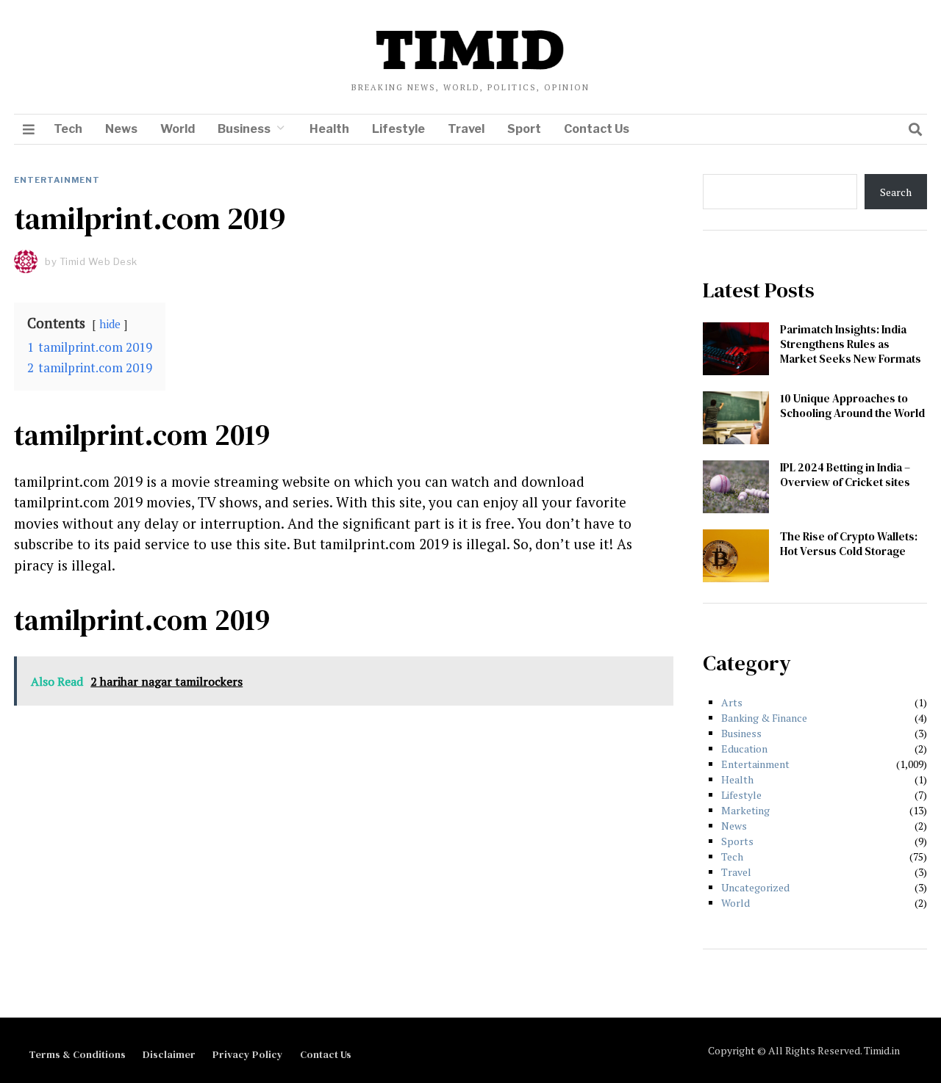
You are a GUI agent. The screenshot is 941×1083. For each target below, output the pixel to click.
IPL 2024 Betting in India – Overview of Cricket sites (845, 475)
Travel (466, 129)
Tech (68, 129)
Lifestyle (398, 129)
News (121, 129)
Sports (737, 841)
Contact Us (596, 129)
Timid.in (882, 1050)
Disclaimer (169, 1054)
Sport (524, 129)
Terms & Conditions (77, 1054)
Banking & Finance (764, 718)
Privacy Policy (247, 1054)
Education (744, 749)
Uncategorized (755, 887)
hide (110, 323)
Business (244, 129)
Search (896, 192)
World (177, 129)
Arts (732, 702)
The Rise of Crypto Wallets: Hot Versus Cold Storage (848, 544)
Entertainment (57, 180)
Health (329, 129)
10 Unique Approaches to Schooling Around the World (852, 406)
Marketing (745, 810)
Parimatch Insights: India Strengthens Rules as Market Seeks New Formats (850, 344)
